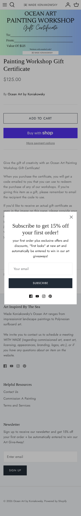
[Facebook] (30, 296)
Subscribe (40, 283)
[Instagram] (43, 296)
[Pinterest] (50, 296)
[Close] (71, 217)
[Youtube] (37, 296)
